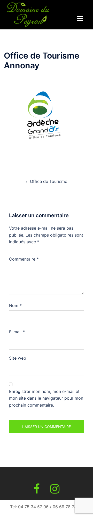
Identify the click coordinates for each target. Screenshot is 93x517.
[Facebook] (37, 491)
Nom (15, 305)
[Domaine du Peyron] (28, 14)
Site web (17, 358)
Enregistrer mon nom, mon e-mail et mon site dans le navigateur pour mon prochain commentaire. (46, 398)
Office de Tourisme (48, 181)
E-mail (17, 331)
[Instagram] (54, 491)
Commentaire (24, 259)
